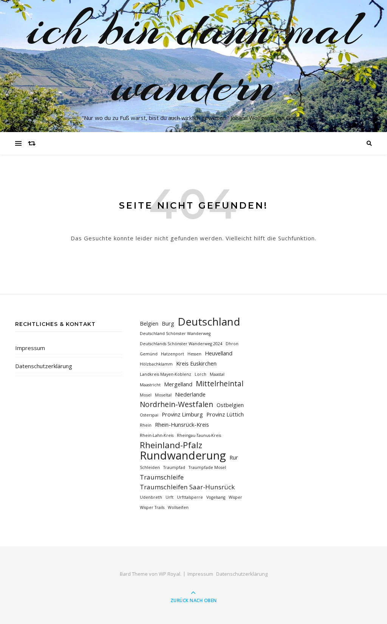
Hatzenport (172, 354)
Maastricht (150, 384)
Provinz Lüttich (225, 414)
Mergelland (178, 384)
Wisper (235, 497)
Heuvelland (218, 353)
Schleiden (150, 467)
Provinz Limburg (182, 414)
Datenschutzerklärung (43, 366)
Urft (169, 497)
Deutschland (209, 321)
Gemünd (149, 354)
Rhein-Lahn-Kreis (156, 435)
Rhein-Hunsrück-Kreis (182, 424)
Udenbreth (151, 497)
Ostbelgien (230, 405)
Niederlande (190, 394)
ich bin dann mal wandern (194, 56)
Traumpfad (174, 467)
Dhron (232, 343)
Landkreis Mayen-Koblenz (165, 374)
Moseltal (163, 395)
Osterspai (149, 415)
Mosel (146, 395)
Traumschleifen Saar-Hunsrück (187, 487)
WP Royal (169, 573)
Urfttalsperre (190, 497)
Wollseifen (178, 507)
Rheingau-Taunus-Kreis (199, 435)
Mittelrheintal (219, 384)
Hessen (194, 354)
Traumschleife (162, 477)
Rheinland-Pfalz (171, 445)
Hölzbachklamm (156, 364)
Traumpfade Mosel (207, 467)
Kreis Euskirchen (196, 363)
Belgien (149, 323)
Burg (168, 323)
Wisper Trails (152, 507)
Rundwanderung (183, 455)
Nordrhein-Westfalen (176, 404)
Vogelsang (215, 497)
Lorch (200, 374)
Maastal (217, 374)
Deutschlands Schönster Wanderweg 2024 (181, 343)
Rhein (146, 425)
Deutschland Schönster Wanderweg (175, 333)
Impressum (30, 348)
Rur (233, 457)
